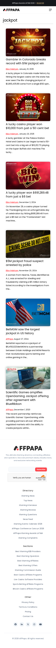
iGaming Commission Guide (28, 570)
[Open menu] (50, 9)
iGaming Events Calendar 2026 (28, 524)
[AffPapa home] (11, 9)
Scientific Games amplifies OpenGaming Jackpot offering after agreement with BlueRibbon (27, 398)
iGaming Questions (28, 514)
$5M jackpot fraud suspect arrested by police (24, 263)
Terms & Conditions (28, 607)
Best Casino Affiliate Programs (28, 574)
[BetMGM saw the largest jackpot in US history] (28, 312)
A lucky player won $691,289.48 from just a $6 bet (27, 194)
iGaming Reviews (28, 510)
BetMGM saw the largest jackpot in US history (23, 331)
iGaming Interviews (28, 505)
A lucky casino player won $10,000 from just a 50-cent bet (27, 126)
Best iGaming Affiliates (27, 560)
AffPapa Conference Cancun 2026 (28, 528)
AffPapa (9, 339)
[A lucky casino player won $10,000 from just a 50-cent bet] (28, 107)
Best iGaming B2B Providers (28, 551)
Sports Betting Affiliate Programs (28, 584)
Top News (28, 500)
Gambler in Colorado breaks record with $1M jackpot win (26, 61)
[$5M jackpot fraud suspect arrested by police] (28, 244)
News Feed (28, 519)
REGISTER (40, 3)
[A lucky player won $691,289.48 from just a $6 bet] (28, 175)
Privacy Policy (28, 602)
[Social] (15, 624)
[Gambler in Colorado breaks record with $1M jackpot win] (28, 42)
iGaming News (28, 496)
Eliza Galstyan (12, 69)
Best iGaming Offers (28, 565)
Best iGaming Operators (28, 556)
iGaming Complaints (28, 538)
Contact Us (28, 616)
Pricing (28, 611)
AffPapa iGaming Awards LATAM (28, 533)
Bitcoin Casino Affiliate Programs (28, 588)
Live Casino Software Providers (28, 579)
